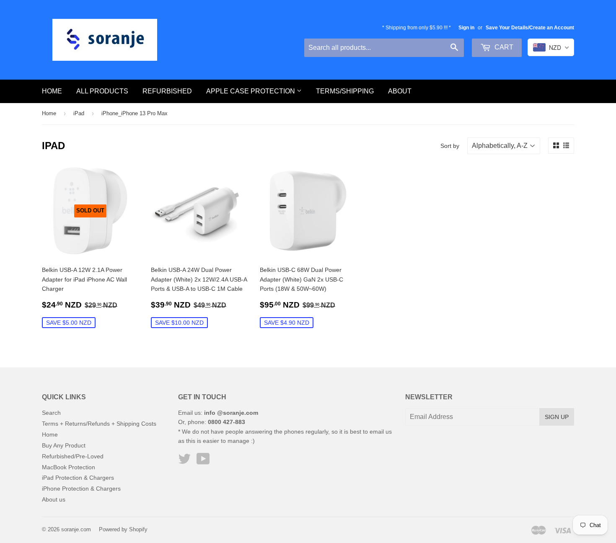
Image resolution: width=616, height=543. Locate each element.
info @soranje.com (231, 412)
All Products (102, 91)
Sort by (449, 145)
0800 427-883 (226, 422)
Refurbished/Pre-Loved (73, 456)
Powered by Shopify (123, 529)
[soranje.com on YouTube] (203, 461)
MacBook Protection (68, 467)
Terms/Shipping (345, 91)
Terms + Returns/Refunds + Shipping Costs (99, 423)
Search (51, 412)
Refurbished (167, 91)
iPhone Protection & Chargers (81, 488)
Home (52, 91)
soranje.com (76, 529)
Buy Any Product (63, 445)
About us (53, 499)
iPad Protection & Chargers (78, 477)
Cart (503, 47)
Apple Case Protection (251, 91)
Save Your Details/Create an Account (530, 28)
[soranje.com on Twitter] (184, 461)
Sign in (466, 28)
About (400, 91)
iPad (78, 113)
